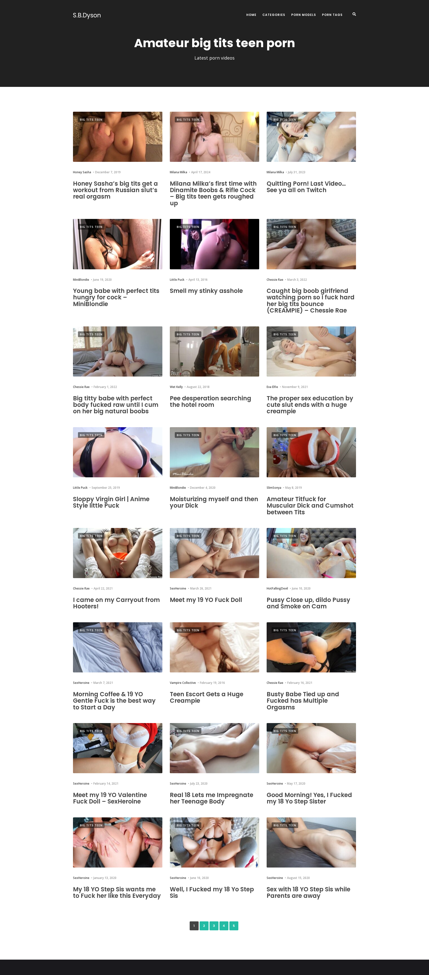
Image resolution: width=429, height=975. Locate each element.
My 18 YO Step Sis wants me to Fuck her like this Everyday (117, 892)
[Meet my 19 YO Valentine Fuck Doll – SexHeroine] (117, 748)
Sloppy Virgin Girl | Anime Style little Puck (111, 502)
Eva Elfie (272, 387)
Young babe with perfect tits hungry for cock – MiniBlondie (116, 297)
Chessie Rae (275, 280)
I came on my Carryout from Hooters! (116, 603)
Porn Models (303, 15)
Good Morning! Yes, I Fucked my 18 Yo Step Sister (309, 798)
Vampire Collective (183, 683)
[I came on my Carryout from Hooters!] (117, 553)
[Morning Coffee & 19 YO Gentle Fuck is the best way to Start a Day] (117, 647)
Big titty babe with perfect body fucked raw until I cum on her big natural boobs (115, 405)
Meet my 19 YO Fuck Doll (206, 600)
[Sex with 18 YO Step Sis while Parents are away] (311, 842)
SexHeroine (178, 588)
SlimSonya (274, 488)
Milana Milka (178, 172)
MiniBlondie (81, 280)
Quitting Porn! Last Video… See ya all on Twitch (306, 186)
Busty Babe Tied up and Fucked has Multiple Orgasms (303, 700)
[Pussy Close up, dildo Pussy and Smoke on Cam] (311, 553)
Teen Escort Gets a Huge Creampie (206, 697)
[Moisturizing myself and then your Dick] (214, 452)
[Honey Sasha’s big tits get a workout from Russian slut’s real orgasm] (117, 137)
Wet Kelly (176, 387)
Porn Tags (332, 15)
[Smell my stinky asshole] (214, 244)
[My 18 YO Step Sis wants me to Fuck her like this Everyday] (117, 842)
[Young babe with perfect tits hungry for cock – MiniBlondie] (117, 244)
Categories (273, 15)
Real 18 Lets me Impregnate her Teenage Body (211, 798)
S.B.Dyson (87, 15)
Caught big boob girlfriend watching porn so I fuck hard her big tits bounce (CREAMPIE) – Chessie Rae (311, 300)
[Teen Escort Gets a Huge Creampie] (214, 647)
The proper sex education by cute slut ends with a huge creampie (310, 405)
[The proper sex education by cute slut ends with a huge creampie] (311, 351)
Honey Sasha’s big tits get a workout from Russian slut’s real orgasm (115, 190)
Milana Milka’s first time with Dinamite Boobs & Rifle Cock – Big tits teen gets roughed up (213, 193)
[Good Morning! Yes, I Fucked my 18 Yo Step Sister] (311, 748)
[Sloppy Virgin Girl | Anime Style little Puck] (117, 452)
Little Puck (177, 280)
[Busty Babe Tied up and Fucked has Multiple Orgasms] (311, 647)
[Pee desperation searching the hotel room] (214, 351)
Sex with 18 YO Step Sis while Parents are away (308, 892)
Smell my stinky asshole (206, 291)
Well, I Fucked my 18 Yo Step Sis (212, 892)
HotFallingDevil (277, 588)
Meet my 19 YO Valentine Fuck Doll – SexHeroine (110, 798)
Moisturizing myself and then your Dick (214, 502)
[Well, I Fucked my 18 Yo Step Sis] (214, 842)
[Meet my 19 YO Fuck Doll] (214, 553)
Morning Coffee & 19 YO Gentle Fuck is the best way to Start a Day (114, 700)
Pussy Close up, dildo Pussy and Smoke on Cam (308, 603)
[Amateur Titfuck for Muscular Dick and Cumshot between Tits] (311, 452)
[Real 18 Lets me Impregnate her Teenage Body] (214, 748)
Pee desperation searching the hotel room (210, 401)
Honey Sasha (82, 172)
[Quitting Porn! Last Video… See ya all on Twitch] (311, 137)
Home (251, 15)
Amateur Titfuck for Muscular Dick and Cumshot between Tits (310, 505)
